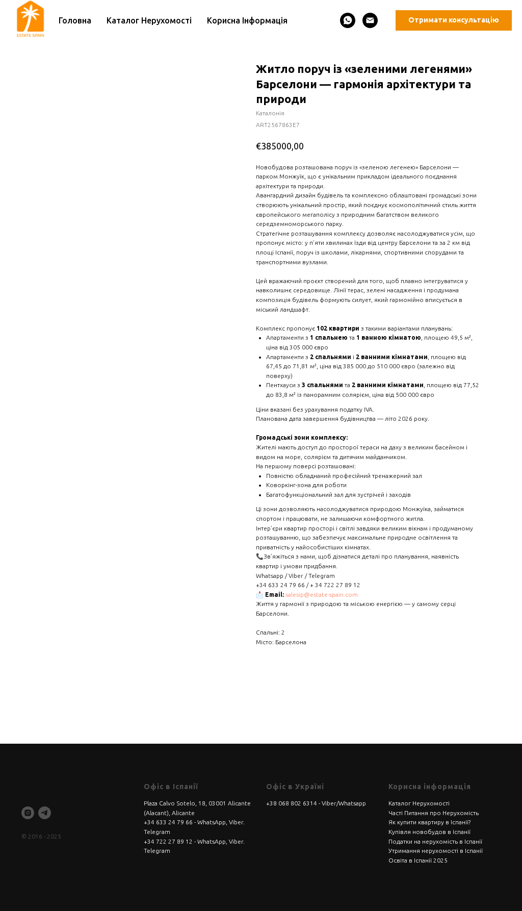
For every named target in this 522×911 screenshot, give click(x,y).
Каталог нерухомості (149, 20)
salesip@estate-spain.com (321, 594)
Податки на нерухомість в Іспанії (435, 841)
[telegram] (44, 812)
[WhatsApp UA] (347, 20)
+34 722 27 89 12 (168, 841)
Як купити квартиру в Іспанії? (429, 822)
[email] (370, 20)
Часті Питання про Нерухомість (433, 812)
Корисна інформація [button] (247, 20)
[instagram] (27, 812)
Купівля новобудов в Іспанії (429, 831)
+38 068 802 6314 (291, 803)
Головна (75, 20)
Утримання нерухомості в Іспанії (435, 850)
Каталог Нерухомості (419, 803)
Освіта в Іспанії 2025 (418, 860)
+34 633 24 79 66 (168, 822)
